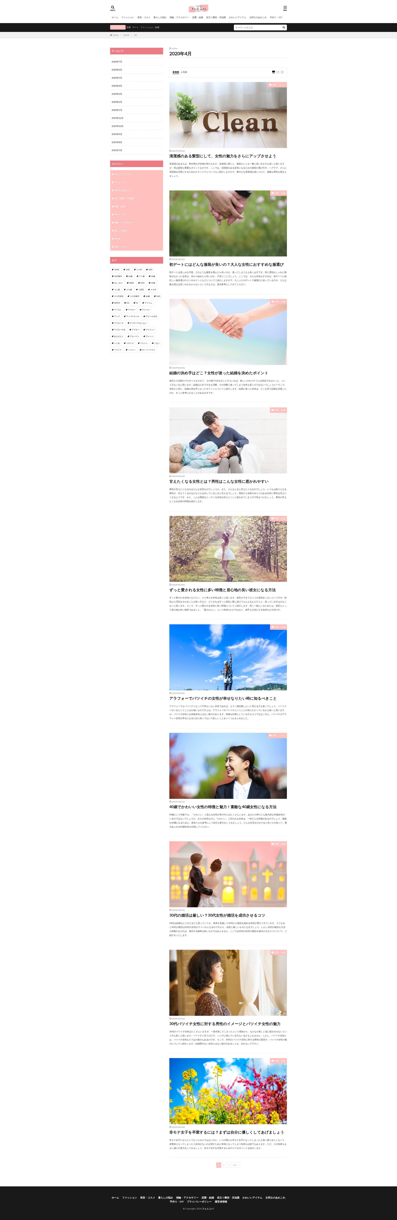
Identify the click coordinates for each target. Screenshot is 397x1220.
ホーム (115, 17)
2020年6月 (117, 69)
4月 (135, 35)
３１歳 (117, 289)
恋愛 (128, 27)
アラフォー (150, 330)
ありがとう (118, 336)
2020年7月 (117, 61)
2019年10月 (117, 126)
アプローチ (118, 323)
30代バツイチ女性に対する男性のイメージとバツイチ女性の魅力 (225, 1023)
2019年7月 (117, 150)
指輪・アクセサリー (179, 17)
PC (137, 303)
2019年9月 (117, 134)
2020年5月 (117, 77)
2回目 (131, 283)
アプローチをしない (138, 323)
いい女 (117, 343)
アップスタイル (132, 316)
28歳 (153, 276)
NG (128, 303)
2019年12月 (117, 118)
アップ (117, 316)
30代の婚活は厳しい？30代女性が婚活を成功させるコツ (217, 915)
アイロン (118, 310)
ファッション (127, 17)
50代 (158, 296)
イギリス (130, 343)
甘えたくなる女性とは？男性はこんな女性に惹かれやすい (219, 481)
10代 (128, 269)
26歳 (130, 276)
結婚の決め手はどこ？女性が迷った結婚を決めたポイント (218, 373)
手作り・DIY (276, 17)
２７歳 (142, 276)
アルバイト (134, 336)
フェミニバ (208, 1208)
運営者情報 (221, 1201)
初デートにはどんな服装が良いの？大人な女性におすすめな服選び (226, 264)
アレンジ (149, 336)
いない (157, 343)
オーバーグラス (148, 350)
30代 (143, 283)
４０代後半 (134, 296)
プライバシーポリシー (199, 1201)
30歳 (153, 283)
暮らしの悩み (160, 17)
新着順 (176, 72)
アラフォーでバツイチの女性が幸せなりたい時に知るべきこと (223, 698)
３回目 (141, 289)
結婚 (157, 27)
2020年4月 (117, 85)
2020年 (126, 35)
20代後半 (118, 276)
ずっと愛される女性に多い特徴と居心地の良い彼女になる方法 (222, 589)
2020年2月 (117, 102)
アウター (132, 310)
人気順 (184, 72)
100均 (116, 269)
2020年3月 (117, 94)
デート (135, 27)
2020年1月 (117, 110)
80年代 (117, 303)
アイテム (148, 303)
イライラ (118, 350)
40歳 (148, 296)
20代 (150, 269)
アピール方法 (151, 316)
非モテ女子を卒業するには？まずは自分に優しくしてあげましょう (226, 1132)
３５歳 (129, 289)
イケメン (144, 343)
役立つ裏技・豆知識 (216, 17)
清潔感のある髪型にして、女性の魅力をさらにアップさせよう (222, 156)
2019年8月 (117, 142)
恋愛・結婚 (197, 17)
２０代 (139, 269)
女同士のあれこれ (258, 17)
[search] (284, 27)
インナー (132, 350)
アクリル (145, 310)
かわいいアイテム (237, 17)
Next (235, 1165)
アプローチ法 (119, 330)
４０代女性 (118, 296)
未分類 (117, 238)
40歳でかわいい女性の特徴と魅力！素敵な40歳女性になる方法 (223, 806)
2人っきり (118, 283)
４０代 (153, 289)
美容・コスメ (143, 17)
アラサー (135, 330)
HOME (115, 35)
